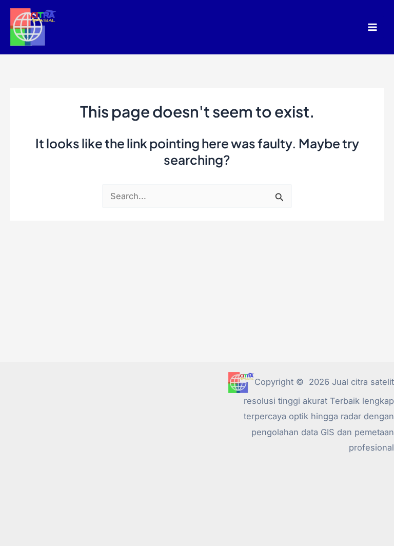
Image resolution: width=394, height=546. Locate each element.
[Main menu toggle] (372, 27)
